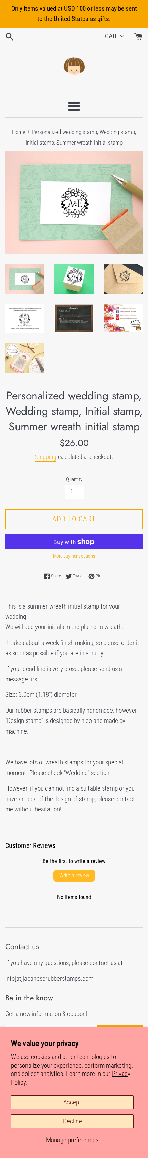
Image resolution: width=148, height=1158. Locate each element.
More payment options (74, 556)
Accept (72, 1102)
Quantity (74, 479)
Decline (72, 1121)
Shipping (45, 457)
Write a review (74, 875)
